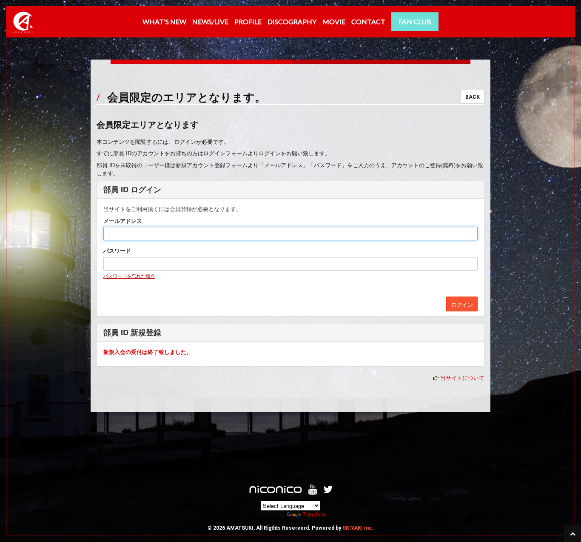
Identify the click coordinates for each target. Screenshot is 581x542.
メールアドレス (122, 221)
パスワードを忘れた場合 (129, 275)
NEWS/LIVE (210, 21)
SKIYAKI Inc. (357, 528)
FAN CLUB (415, 21)
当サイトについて (462, 378)
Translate (313, 514)
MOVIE (333, 21)
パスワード (117, 250)
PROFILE (248, 21)
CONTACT (368, 21)
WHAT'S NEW (164, 21)
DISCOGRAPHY (292, 21)
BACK (472, 97)
